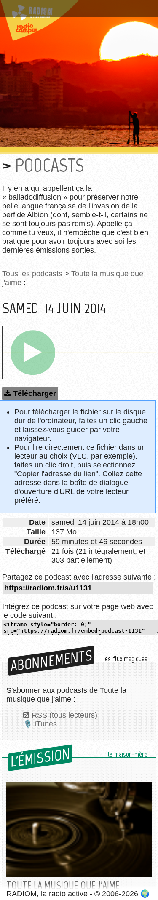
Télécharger (34, 393)
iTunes (46, 724)
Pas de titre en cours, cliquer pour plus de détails (77, 10)
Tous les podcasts (32, 274)
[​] (33, 352)
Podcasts (49, 165)
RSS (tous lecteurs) (64, 715)
